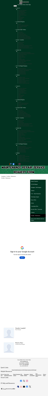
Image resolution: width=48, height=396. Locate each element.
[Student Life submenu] (16, 51)
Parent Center (21, 42)
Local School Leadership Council (25, 45)
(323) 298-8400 (25, 364)
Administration (22, 11)
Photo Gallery (21, 62)
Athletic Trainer (22, 79)
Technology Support (23, 26)
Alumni (20, 19)
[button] (16, 87)
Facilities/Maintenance (23, 35)
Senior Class (21, 55)
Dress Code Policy (22, 61)
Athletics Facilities (22, 81)
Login (3, 389)
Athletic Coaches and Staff (24, 78)
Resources (21, 43)
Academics (3, 176)
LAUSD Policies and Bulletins (25, 37)
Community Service (23, 54)
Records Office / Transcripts (24, 36)
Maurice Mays (19, 342)
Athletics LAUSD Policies (24, 80)
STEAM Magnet (22, 71)
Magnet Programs (22, 68)
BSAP (20, 24)
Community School (22, 14)
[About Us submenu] (16, 9)
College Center (22, 59)
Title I (20, 48)
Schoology (21, 18)
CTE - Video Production (23, 25)
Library (20, 27)
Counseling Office (22, 34)
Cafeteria (20, 28)
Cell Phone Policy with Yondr (24, 60)
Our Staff (20, 31)
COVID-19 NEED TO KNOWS (25, 63)
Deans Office (21, 33)
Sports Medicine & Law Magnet (25, 69)
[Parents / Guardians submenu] (16, 41)
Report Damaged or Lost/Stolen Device (26, 53)
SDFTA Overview (22, 73)
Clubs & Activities (22, 64)
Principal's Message (22, 10)
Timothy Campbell (20, 328)
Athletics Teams (22, 77)
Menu (15, 5)
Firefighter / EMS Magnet (24, 70)
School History (22, 13)
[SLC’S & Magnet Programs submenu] (16, 67)
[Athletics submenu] (16, 76)
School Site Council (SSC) (24, 46)
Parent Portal (21, 44)
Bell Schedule (21, 17)
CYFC (20, 58)
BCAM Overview (22, 72)
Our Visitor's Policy (22, 12)
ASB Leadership (22, 56)
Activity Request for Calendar (24, 38)
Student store (21, 20)
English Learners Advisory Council (26, 47)
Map (19, 16)
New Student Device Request (24, 52)
